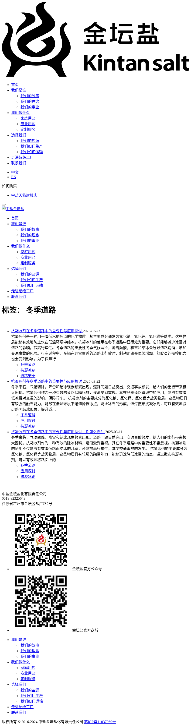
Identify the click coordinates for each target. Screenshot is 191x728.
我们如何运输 (31, 152)
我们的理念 (29, 101)
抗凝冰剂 (27, 370)
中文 (15, 172)
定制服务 (27, 129)
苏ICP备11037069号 (100, 722)
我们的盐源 (29, 141)
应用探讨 (27, 421)
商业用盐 (27, 124)
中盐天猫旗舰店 (24, 195)
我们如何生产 (31, 146)
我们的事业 (29, 107)
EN (13, 177)
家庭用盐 (27, 118)
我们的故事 (29, 96)
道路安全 (27, 376)
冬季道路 (27, 365)
